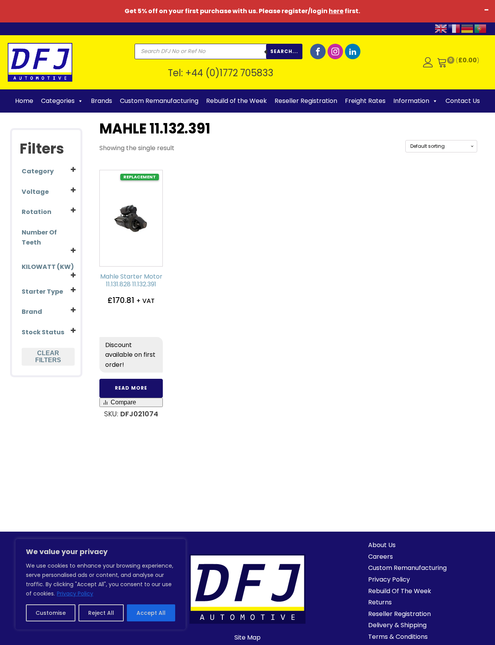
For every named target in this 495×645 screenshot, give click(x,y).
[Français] (454, 28)
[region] (100, 584)
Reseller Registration (306, 100)
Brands (101, 100)
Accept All (151, 613)
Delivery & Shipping (397, 625)
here (336, 11)
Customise (51, 613)
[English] (441, 28)
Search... (284, 51)
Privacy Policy (75, 593)
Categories (58, 100)
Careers (380, 556)
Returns (380, 602)
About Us (382, 545)
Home (24, 100)
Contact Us (463, 100)
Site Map (247, 637)
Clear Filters (48, 356)
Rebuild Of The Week (399, 591)
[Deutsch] (467, 28)
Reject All (101, 613)
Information (411, 100)
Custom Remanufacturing (159, 100)
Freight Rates (365, 100)
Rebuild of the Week (236, 100)
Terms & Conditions (398, 636)
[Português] (480, 28)
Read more (131, 388)
